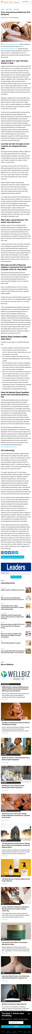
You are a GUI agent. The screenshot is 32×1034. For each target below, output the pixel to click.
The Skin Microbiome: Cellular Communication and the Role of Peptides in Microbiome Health (12, 607)
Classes (2, 622)
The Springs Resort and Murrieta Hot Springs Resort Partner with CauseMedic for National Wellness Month (16, 845)
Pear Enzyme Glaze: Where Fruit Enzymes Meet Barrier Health (15, 943)
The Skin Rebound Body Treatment (11, 643)
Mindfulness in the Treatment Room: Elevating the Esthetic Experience (13, 786)
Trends (2, 595)
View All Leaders (16, 577)
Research (3, 603)
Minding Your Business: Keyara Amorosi (14, 1004)
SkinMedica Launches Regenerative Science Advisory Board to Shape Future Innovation (12, 616)
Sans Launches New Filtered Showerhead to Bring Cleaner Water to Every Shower (12, 651)
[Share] (5, 552)
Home (2, 9)
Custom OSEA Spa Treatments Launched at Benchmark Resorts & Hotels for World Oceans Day (15, 908)
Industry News (4, 588)
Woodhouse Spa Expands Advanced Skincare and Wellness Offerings (16, 723)
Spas (3, 719)
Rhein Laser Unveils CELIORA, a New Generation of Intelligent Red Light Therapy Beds (11, 635)
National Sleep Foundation (11, 44)
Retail (3, 876)
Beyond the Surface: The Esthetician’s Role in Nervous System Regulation (16, 758)
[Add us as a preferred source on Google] (16, 552)
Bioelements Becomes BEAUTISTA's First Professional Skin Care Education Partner (12, 626)
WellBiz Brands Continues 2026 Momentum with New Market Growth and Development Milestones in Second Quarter (15, 689)
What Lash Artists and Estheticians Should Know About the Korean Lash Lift (12, 598)
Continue (16, 1026)
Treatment (9, 9)
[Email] (2, 552)
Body (2, 631)
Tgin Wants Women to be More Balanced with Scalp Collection (16, 880)
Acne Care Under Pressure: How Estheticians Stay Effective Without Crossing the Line (16, 977)
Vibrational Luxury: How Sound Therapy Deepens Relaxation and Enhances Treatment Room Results (16, 815)
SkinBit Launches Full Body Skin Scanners (12, 590)
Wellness (16, 9)
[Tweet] (13, 552)
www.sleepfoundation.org (9, 446)
